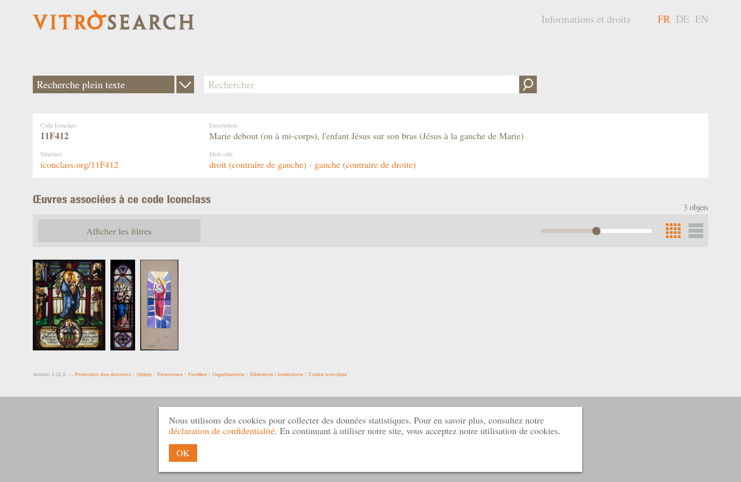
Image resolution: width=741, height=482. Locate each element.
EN (701, 19)
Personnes (169, 374)
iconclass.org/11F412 (79, 164)
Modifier (185, 84)
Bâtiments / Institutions (276, 374)
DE (682, 19)
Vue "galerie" (696, 230)
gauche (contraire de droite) (365, 164)
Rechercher (528, 84)
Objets (144, 374)
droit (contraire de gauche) (257, 164)
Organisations (228, 374)
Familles (197, 374)
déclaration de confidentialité (222, 431)
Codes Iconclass (327, 374)
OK (183, 453)
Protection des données (103, 374)
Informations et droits (586, 19)
